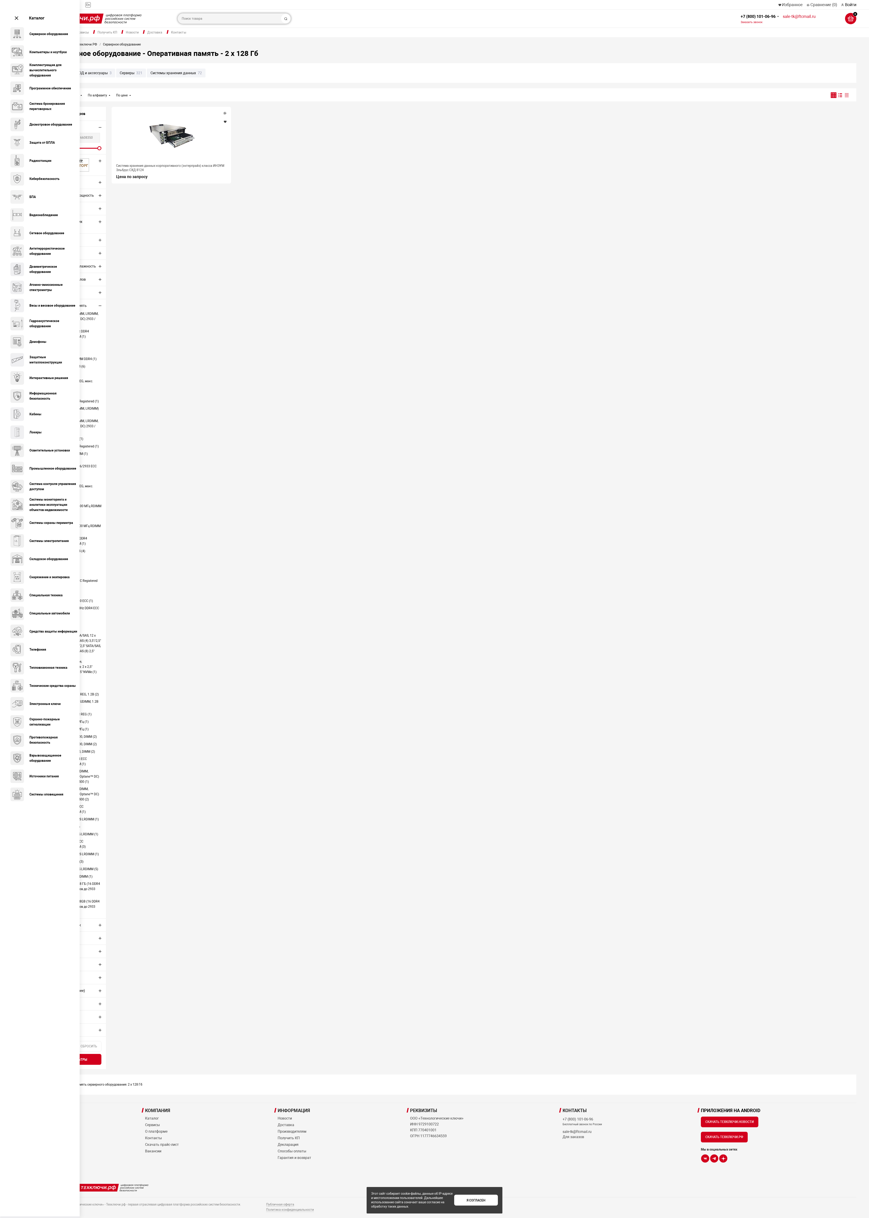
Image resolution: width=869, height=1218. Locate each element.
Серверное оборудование (122, 44)
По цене (122, 95)
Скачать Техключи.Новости (729, 1122)
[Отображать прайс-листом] (847, 95)
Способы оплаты (292, 1151)
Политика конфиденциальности (290, 1209)
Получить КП (107, 32)
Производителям (292, 1131)
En (88, 5)
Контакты (178, 32)
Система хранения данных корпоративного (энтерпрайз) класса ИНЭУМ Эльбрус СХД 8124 (170, 168)
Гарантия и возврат (294, 1158)
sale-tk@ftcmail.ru (799, 16)
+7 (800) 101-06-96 (758, 19)
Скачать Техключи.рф (724, 1137)
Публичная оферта (280, 1204)
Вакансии (153, 1151)
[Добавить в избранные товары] (225, 121)
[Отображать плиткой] (833, 95)
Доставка (154, 32)
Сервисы (82, 32)
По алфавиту (97, 95)
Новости (132, 32)
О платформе (156, 1131)
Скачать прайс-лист (162, 1144)
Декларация (288, 1144)
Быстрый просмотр (171, 137)
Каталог (37, 18)
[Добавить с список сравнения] (225, 113)
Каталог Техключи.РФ (80, 44)
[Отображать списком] (840, 95)
